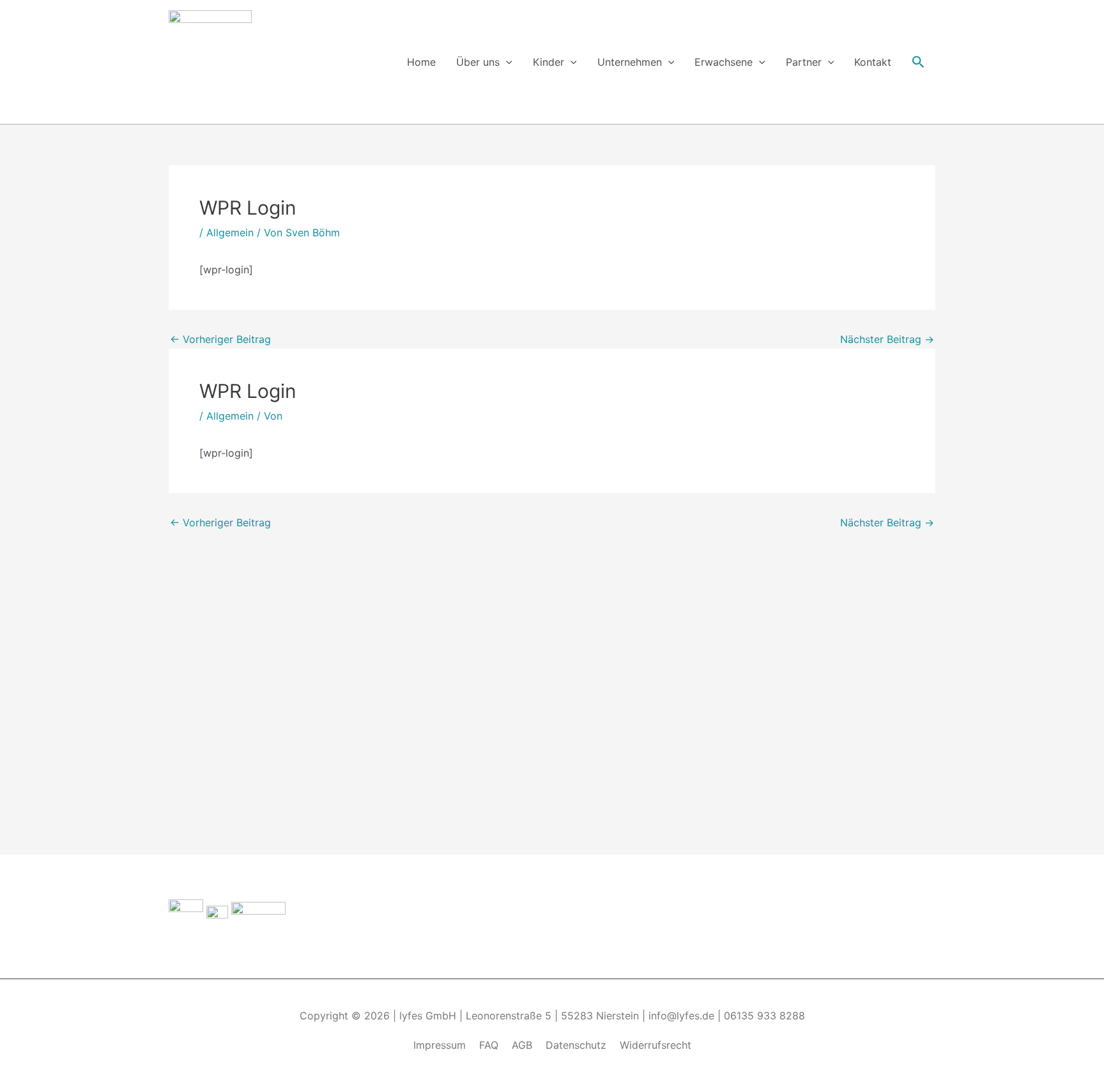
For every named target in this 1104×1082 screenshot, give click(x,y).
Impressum (439, 1045)
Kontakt (872, 62)
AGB (522, 1045)
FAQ (488, 1045)
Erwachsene (723, 62)
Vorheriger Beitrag (220, 339)
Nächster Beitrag (887, 339)
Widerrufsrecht (655, 1045)
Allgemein (230, 232)
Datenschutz (576, 1045)
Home (421, 62)
